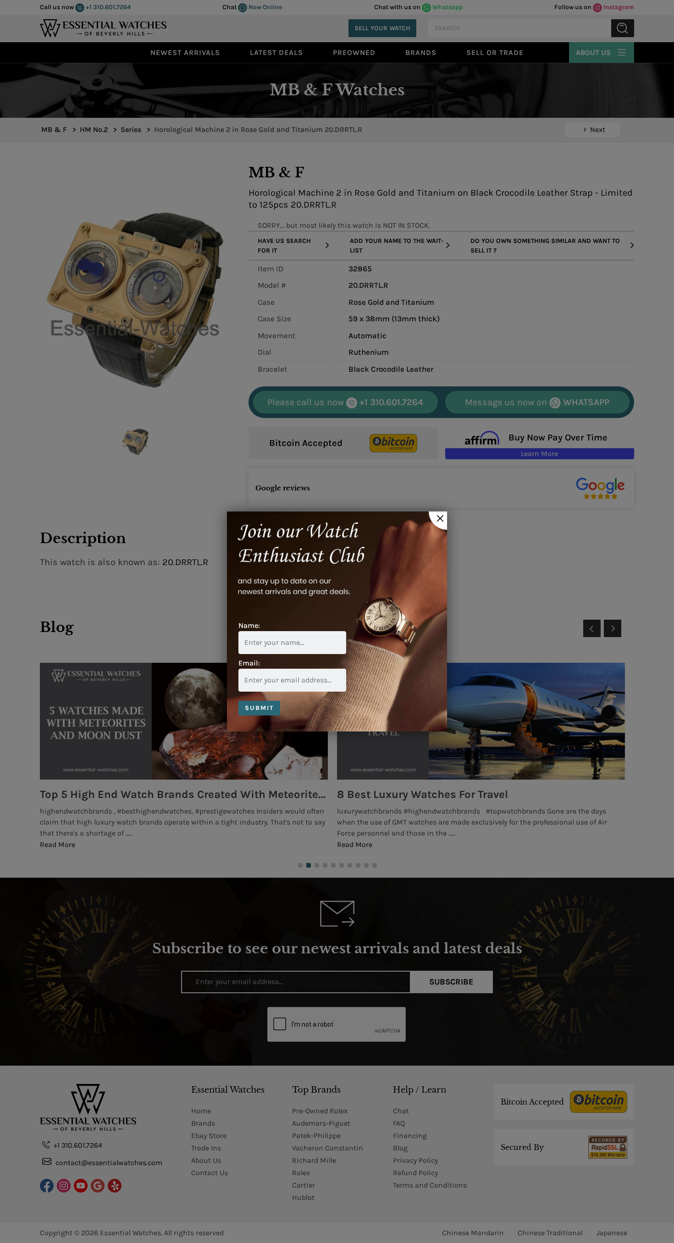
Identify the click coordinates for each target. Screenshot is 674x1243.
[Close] (438, 521)
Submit (259, 708)
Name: (249, 625)
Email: (249, 663)
